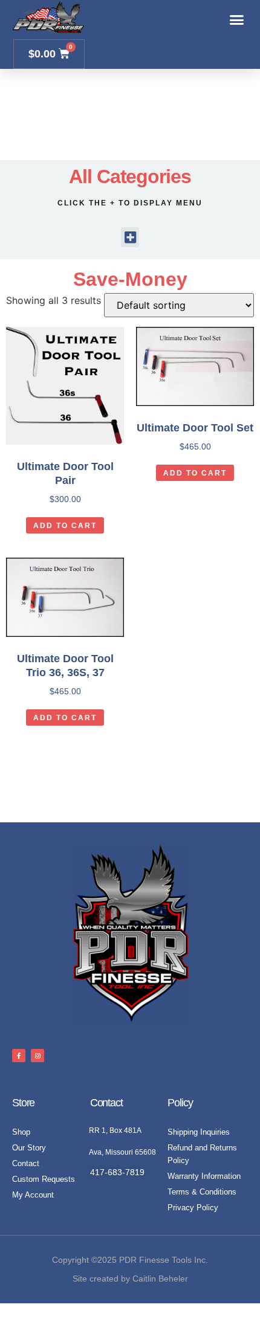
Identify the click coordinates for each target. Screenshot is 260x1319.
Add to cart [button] (65, 525)
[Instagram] (37, 1055)
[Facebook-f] (18, 1055)
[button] (237, 19)
